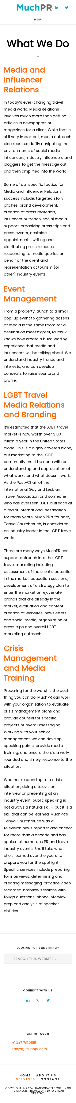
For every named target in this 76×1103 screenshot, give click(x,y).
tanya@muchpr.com (29, 1048)
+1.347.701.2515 (24, 1042)
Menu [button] (38, 19)
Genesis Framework (30, 1090)
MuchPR (38, 7)
